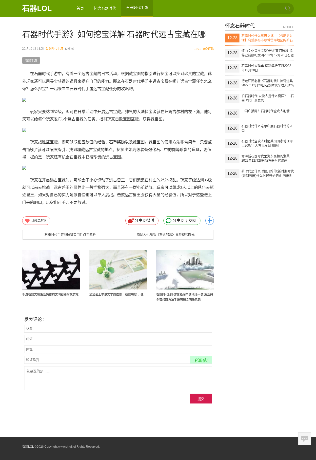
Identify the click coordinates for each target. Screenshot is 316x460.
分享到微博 (144, 220)
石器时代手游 (54, 48)
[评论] (304, 438)
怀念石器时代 (105, 8)
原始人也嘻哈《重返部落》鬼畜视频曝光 (166, 234)
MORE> (288, 27)
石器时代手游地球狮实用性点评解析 (70, 234)
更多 (209, 220)
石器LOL (37, 8)
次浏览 (38, 220)
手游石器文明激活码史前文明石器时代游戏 (50, 294)
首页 (80, 8)
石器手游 (31, 60)
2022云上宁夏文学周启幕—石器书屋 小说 (116, 294)
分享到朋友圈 (184, 220)
